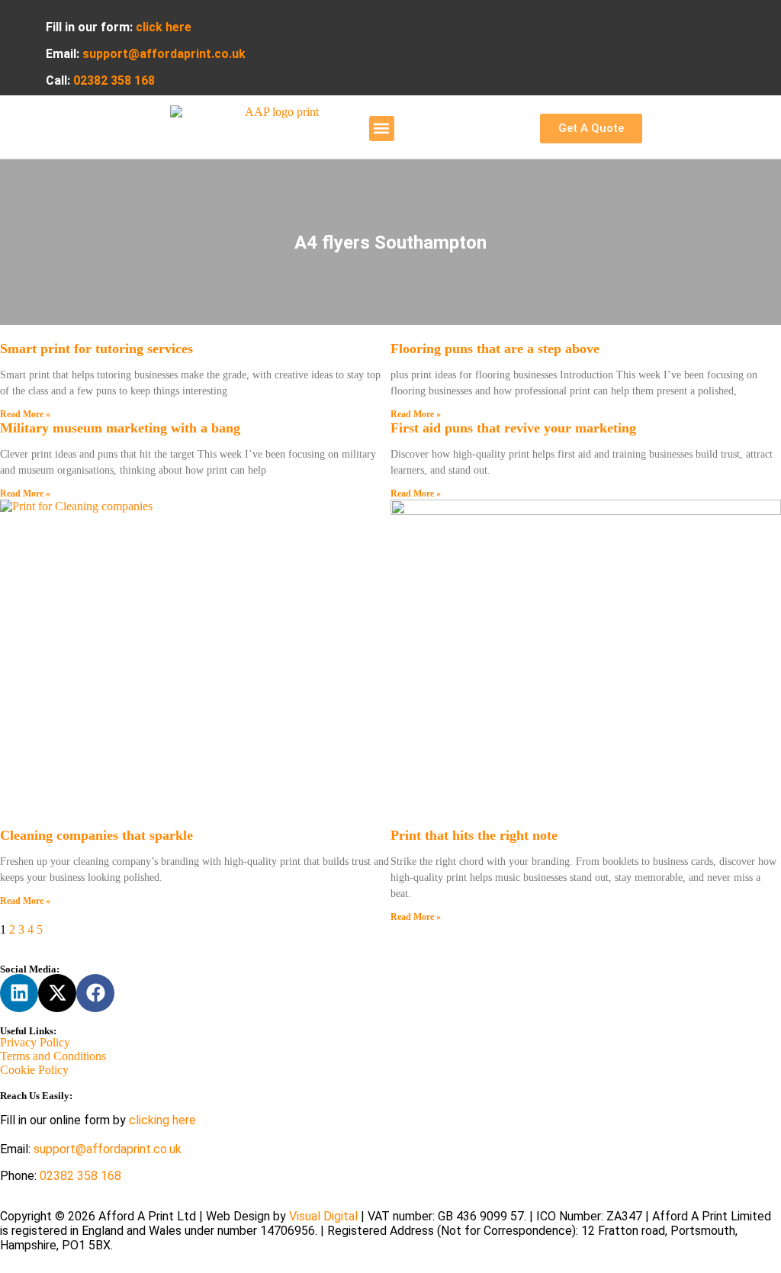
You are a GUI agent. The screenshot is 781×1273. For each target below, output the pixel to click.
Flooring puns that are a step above (494, 348)
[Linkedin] (19, 993)
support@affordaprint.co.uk (108, 1149)
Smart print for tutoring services (96, 348)
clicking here (162, 1120)
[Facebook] (95, 993)
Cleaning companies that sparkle (96, 835)
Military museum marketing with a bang (120, 428)
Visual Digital (325, 1216)
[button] (381, 128)
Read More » (25, 414)
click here (163, 27)
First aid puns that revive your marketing (513, 428)
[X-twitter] (57, 993)
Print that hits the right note (474, 835)
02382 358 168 (80, 1176)
